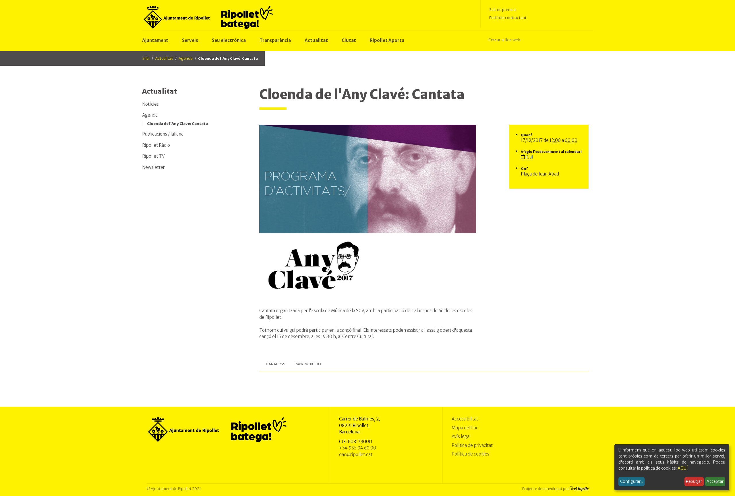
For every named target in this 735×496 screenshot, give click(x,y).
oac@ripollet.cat (355, 454)
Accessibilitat (465, 419)
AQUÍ (683, 468)
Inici (145, 58)
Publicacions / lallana (162, 134)
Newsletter (153, 167)
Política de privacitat (472, 445)
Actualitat (164, 58)
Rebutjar (694, 481)
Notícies (150, 104)
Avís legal (461, 436)
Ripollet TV (153, 156)
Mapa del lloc (465, 428)
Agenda (185, 58)
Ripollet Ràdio (156, 145)
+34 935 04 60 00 (357, 448)
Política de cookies (470, 454)
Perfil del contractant (508, 17)
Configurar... (631, 481)
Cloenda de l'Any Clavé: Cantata (177, 123)
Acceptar (715, 481)
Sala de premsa (502, 9)
